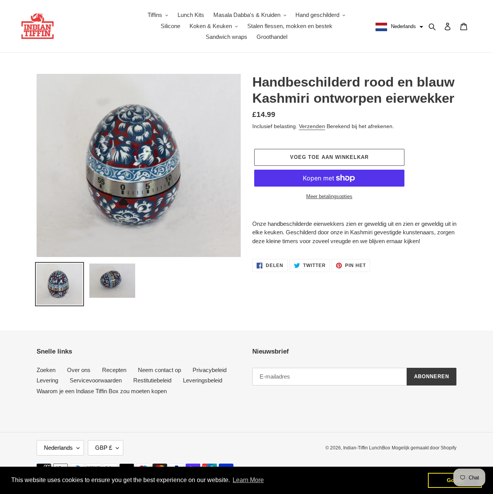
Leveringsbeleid (202, 380)
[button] (398, 27)
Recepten (114, 370)
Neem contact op (159, 370)
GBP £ (103, 447)
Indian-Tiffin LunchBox (366, 448)
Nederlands (58, 447)
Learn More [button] (248, 480)
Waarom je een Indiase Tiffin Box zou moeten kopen (102, 391)
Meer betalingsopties (329, 196)
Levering (47, 380)
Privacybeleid (209, 370)
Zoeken (46, 370)
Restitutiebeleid (152, 380)
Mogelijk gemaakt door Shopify (424, 448)
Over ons (79, 370)
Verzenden (312, 126)
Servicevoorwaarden (96, 380)
